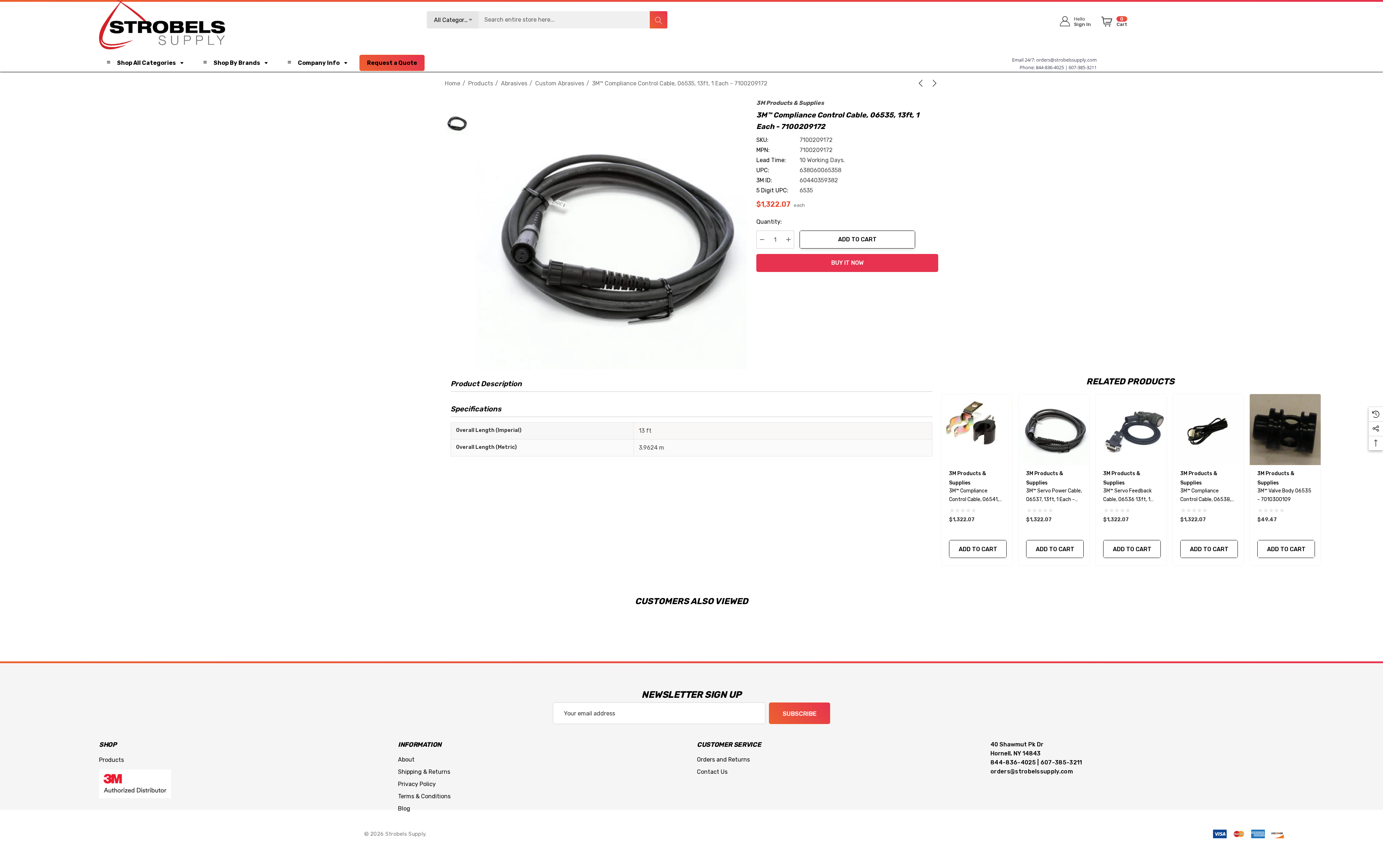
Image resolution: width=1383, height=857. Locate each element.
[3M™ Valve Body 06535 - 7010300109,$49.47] (1285, 429)
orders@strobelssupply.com (1066, 60)
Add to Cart (857, 239)
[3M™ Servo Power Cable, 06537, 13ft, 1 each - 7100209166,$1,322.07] (1054, 429)
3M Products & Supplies (790, 102)
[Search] (658, 20)
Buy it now (847, 262)
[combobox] (547, 20)
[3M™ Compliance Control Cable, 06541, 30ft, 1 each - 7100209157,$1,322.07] (976, 429)
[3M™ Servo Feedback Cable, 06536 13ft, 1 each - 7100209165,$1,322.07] (1131, 429)
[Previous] (922, 83)
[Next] (933, 83)
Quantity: (769, 221)
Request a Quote (392, 62)
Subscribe (799, 713)
